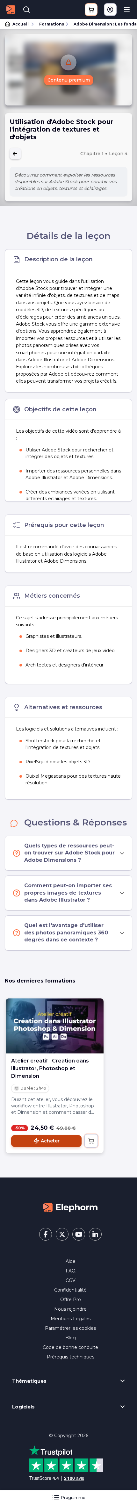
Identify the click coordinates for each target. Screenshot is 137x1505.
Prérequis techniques (70, 1357)
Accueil (20, 24)
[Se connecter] (110, 9)
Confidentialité (70, 1290)
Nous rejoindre (70, 1309)
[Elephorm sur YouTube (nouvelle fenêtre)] (78, 1234)
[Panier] (91, 9)
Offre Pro (70, 1299)
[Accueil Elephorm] (70, 1207)
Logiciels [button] (23, 1407)
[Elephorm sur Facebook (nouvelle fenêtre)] (45, 1234)
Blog (70, 1338)
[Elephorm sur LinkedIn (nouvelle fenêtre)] (95, 1234)
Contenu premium (68, 80)
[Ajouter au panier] (91, 1141)
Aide (71, 1261)
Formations (51, 24)
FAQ (71, 1271)
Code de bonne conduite (70, 1347)
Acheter (50, 1141)
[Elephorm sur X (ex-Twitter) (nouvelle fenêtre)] (62, 1234)
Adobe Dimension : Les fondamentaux (102, 24)
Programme (73, 1497)
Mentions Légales (70, 1318)
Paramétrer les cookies (70, 1328)
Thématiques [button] (29, 1381)
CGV (71, 1280)
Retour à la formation (15, 153)
